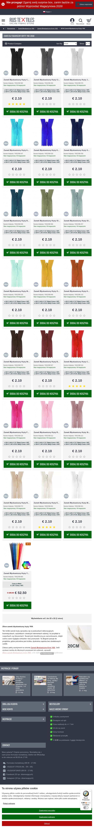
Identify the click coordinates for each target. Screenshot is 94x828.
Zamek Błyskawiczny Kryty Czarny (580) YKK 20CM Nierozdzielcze (17, 80)
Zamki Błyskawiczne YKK (26, 28)
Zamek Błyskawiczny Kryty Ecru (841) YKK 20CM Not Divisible (47, 503)
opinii (73, 740)
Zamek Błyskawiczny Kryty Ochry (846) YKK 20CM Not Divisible (47, 291)
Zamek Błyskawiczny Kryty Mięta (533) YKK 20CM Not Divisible (17, 291)
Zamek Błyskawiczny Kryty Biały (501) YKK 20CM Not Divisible (77, 503)
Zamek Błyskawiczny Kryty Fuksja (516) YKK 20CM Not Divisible (17, 432)
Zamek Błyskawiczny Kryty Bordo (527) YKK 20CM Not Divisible (47, 362)
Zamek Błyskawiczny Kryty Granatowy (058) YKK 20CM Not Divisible (77, 150)
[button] (47, 653)
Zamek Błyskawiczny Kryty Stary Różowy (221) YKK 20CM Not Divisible (77, 432)
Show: (82, 44)
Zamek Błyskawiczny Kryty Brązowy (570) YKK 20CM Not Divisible (17, 362)
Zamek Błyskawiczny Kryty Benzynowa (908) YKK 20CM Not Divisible (17, 221)
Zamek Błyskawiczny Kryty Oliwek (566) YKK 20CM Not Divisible (47, 221)
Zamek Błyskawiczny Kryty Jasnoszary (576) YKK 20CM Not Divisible (77, 80)
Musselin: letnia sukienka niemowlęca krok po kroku (52, 680)
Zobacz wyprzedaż (86, 4)
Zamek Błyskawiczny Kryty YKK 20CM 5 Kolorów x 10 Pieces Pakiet (17, 573)
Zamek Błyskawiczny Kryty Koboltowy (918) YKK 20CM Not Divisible (47, 150)
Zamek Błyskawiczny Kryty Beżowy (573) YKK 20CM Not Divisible (17, 503)
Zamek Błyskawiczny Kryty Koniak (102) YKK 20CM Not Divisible (77, 291)
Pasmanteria (11, 28)
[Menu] (90, 790)
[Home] (3, 29)
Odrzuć (47, 823)
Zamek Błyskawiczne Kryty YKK (47, 28)
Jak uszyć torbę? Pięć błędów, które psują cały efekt (21, 680)
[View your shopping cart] (88, 20)
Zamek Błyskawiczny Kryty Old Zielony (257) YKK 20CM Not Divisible (77, 221)
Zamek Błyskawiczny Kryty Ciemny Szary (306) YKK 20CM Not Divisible (47, 80)
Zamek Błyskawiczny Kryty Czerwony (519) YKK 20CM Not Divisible (77, 362)
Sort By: (59, 44)
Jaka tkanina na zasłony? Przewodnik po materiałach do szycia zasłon (85, 681)
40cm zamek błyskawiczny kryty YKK (16, 653)
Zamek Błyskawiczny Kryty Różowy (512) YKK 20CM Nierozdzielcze (47, 432)
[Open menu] (3, 20)
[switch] (85, 807)
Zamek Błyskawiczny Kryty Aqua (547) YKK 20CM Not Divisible (17, 150)
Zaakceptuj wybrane (47, 817)
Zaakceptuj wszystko (47, 810)
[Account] (72, 20)
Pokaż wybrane (9, 803)
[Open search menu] (80, 20)
